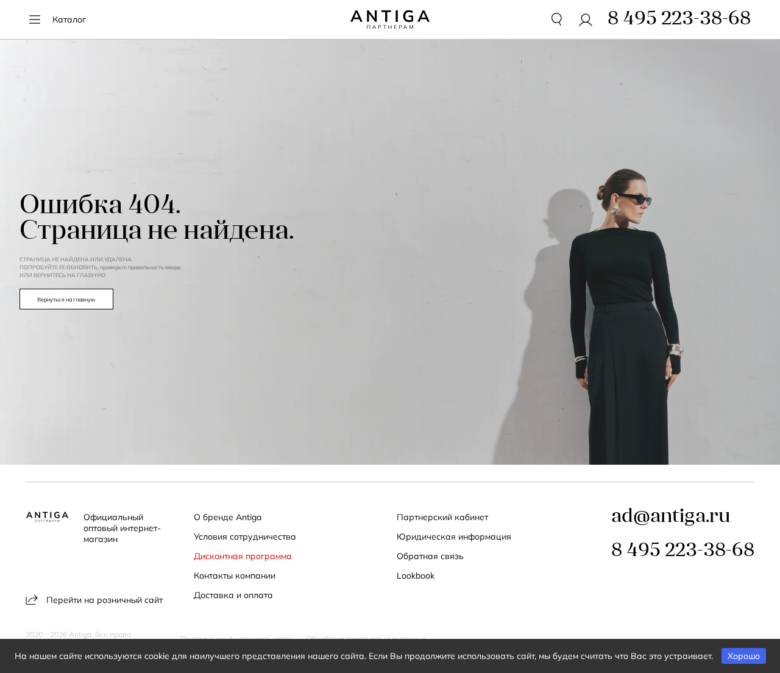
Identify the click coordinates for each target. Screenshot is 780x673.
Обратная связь (430, 556)
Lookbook (415, 575)
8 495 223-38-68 (682, 551)
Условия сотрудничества (245, 536)
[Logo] (390, 19)
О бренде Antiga (227, 517)
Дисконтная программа (243, 556)
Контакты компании (234, 575)
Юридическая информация (454, 536)
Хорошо (744, 655)
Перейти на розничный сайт (104, 599)
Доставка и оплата (233, 595)
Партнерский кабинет (442, 517)
